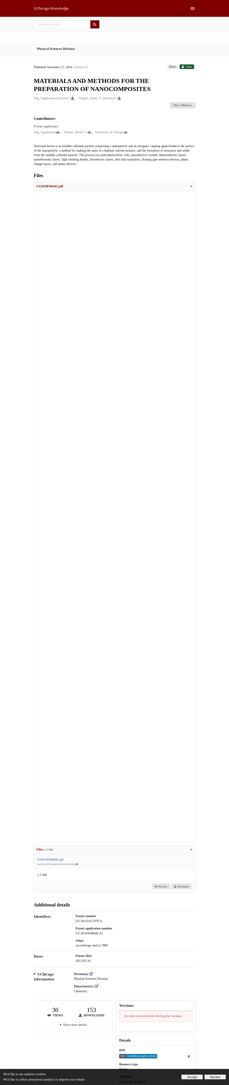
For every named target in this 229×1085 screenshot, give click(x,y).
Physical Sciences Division (56, 49)
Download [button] (183, 886)
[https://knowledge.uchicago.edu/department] (98, 986)
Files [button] (44, 849)
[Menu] (192, 8)
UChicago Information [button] (44, 976)
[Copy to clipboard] (188, 1056)
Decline (215, 1077)
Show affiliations (183, 105)
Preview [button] (163, 886)
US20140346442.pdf (50, 859)
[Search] (95, 24)
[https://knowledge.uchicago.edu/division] (92, 974)
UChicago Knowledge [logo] (51, 8)
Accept (192, 1077)
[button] (114, 186)
